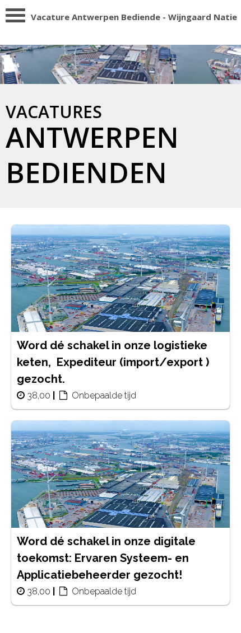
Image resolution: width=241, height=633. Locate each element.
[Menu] (15, 18)
